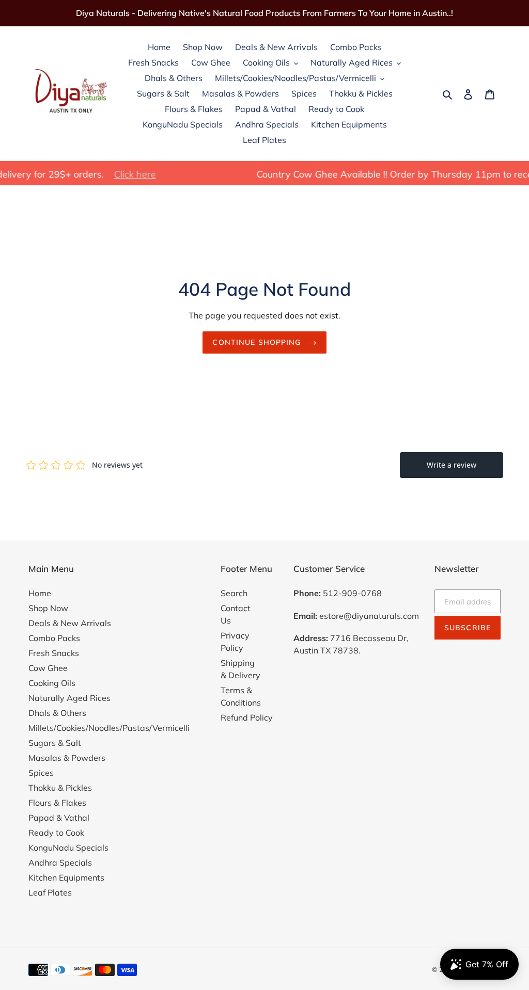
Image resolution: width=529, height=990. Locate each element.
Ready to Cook (56, 832)
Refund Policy (247, 717)
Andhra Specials (60, 862)
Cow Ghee (48, 668)
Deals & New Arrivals (69, 623)
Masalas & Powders (66, 758)
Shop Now (48, 608)
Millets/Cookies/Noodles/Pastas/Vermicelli (109, 728)
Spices (41, 773)
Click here (113, 174)
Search (234, 593)
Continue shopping (256, 342)
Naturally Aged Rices (69, 698)
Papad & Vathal (58, 817)
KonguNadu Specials (68, 847)
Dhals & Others (57, 713)
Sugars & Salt (54, 743)
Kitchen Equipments (66, 877)
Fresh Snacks (53, 653)
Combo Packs (54, 638)
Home (39, 593)
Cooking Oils (51, 683)
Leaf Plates (50, 892)
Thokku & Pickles (60, 788)
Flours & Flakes (57, 802)
